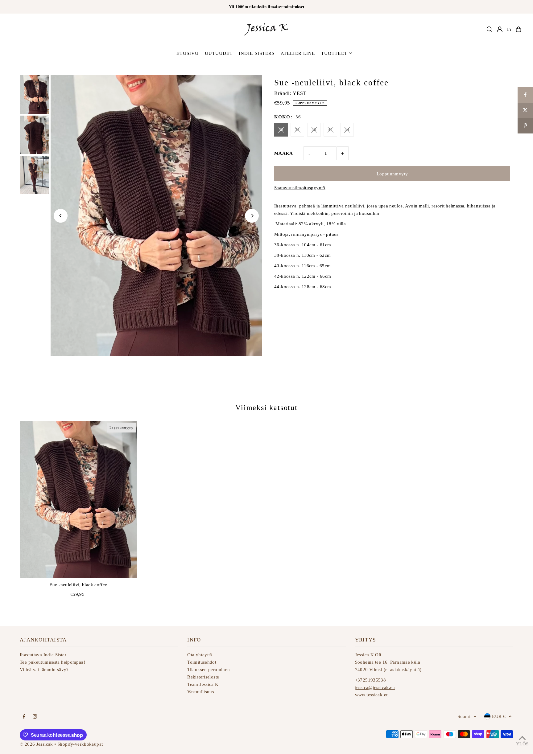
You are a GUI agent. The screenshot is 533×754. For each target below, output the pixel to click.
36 (281, 129)
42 (330, 129)
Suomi (463, 716)
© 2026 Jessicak (36, 744)
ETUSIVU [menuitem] (187, 53)
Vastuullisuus (200, 691)
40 (314, 129)
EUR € (499, 716)
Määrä (283, 153)
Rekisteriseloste (203, 676)
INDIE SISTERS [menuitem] (257, 53)
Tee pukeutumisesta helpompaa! (52, 662)
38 (297, 129)
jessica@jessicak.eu (375, 687)
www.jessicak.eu (372, 694)
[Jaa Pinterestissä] (525, 125)
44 (347, 129)
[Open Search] (489, 29)
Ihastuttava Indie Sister (43, 654)
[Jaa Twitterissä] (525, 110)
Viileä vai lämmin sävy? (44, 669)
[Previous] (61, 216)
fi (509, 29)
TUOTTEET (334, 53)
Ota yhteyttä (199, 654)
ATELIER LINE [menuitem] (298, 53)
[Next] (252, 216)
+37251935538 (370, 680)
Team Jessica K (202, 684)
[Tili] (499, 29)
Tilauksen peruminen (208, 669)
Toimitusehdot (201, 662)
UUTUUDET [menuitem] (219, 53)
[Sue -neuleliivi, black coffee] (78, 499)
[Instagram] (35, 716)
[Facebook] (24, 716)
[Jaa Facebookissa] (525, 95)
